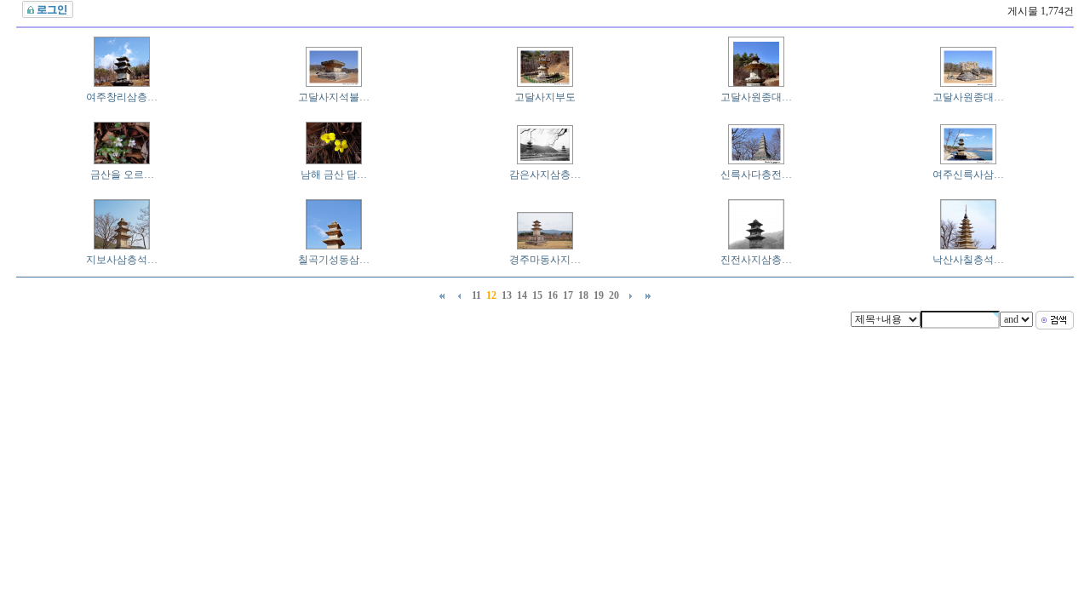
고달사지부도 (545, 97)
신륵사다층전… (756, 174)
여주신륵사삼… (968, 174)
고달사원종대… (756, 97)
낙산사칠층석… (968, 260)
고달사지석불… (334, 97)
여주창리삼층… (122, 97)
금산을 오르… (122, 174)
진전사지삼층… (756, 260)
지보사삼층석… (122, 260)
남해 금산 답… (334, 174)
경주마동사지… (545, 260)
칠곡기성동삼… (334, 260)
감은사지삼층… (545, 174)
